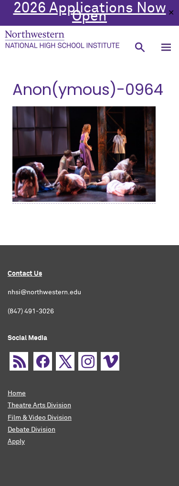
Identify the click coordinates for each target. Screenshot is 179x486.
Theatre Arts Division (39, 405)
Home (17, 393)
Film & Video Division (40, 417)
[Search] (139, 47)
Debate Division (31, 429)
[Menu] (166, 47)
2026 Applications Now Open (89, 12)
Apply (16, 441)
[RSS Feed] (19, 361)
